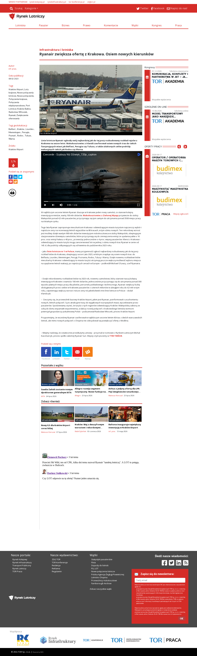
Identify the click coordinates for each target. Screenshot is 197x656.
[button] (179, 151)
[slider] (91, 201)
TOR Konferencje (60, 562)
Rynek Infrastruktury (22, 562)
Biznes (65, 25)
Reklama (56, 568)
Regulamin (57, 571)
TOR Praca (17, 571)
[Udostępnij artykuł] (15, 177)
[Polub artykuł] (11, 177)
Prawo (86, 25)
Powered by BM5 (38, 652)
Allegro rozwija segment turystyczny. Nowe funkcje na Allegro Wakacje (90, 391)
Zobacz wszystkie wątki (101, 589)
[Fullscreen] (138, 205)
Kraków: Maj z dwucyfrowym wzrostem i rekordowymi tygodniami (89, 427)
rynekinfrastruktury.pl (56, 2)
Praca (178, 25)
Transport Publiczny (21, 565)
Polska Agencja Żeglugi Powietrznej (107, 574)
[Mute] (61, 205)
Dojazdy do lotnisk (100, 565)
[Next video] (53, 205)
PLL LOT (94, 568)
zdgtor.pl (91, 2)
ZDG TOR (56, 559)
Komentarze (111, 25)
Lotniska (20, 25)
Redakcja (56, 565)
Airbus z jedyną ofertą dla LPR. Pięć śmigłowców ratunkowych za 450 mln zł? (124, 391)
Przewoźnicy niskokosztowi (104, 580)
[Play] (45, 205)
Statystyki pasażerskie (101, 559)
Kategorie (30, 8)
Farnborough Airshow (101, 583)
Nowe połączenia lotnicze (103, 571)
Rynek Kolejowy (19, 559)
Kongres (157, 25)
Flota (93, 562)
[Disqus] (91, 490)
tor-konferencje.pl (76, 2)
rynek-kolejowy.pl (37, 2)
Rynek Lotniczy (19, 568)
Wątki (135, 25)
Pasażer (43, 25)
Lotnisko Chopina (99, 577)
